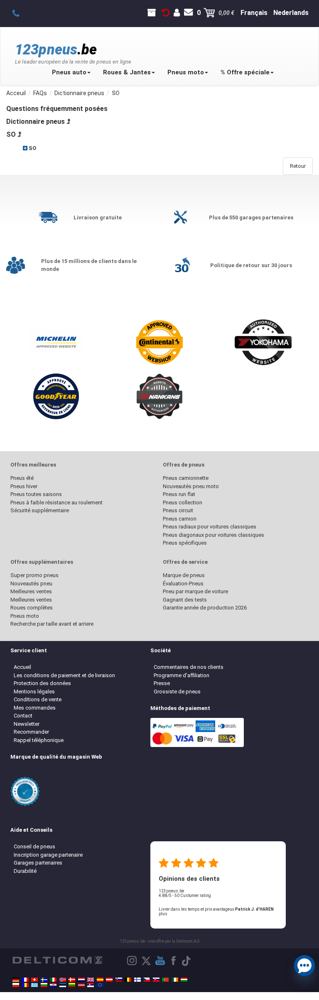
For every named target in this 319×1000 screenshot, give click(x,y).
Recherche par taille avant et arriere (51, 624)
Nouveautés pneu (31, 583)
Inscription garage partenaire (48, 855)
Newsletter (26, 724)
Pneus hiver (23, 486)
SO (11, 134)
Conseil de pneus (34, 846)
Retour (298, 166)
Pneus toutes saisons (36, 494)
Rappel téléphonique (39, 740)
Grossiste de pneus (177, 691)
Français (253, 13)
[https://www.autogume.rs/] (90, 985)
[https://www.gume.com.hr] (53, 985)
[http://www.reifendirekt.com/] (100, 985)
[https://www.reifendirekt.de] (15, 980)
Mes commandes (35, 708)
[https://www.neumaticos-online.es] (100, 980)
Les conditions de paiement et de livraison (64, 675)
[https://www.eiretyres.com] (175, 980)
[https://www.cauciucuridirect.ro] (25, 985)
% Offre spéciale (245, 72)
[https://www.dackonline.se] (44, 980)
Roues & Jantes (127, 72)
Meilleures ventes (31, 591)
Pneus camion (179, 519)
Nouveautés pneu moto (191, 486)
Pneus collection (182, 502)
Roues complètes (31, 607)
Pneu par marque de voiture (195, 591)
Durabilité (25, 871)
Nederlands (291, 13)
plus (163, 914)
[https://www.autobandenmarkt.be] (128, 980)
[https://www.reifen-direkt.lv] (81, 985)
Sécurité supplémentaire (39, 510)
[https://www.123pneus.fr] (25, 980)
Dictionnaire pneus (35, 121)
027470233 (21, 13)
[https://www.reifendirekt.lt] (72, 985)
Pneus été (22, 478)
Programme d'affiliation (181, 675)
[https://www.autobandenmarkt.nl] (81, 980)
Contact (23, 716)
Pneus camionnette (186, 478)
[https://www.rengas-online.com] (137, 980)
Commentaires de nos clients (188, 667)
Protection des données (42, 683)
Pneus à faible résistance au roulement (56, 502)
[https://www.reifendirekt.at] (109, 980)
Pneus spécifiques (185, 543)
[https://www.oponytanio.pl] (15, 985)
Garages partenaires (38, 863)
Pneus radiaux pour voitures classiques (209, 526)
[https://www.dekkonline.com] (62, 980)
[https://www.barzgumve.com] (44, 985)
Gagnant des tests (185, 600)
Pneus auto (69, 72)
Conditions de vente (37, 699)
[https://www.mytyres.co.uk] (90, 980)
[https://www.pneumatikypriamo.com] (156, 980)
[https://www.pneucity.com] (165, 980)
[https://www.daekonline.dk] (72, 980)
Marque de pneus (184, 575)
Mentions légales (34, 691)
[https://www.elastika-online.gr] (34, 985)
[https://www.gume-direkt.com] (118, 980)
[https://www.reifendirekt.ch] (34, 980)
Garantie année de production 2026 (205, 607)
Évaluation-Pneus (183, 583)
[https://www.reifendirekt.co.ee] (62, 985)
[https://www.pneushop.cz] (146, 980)
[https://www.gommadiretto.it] (53, 980)
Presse (162, 683)
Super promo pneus (34, 575)
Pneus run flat (179, 494)
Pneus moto (185, 72)
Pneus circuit (178, 510)
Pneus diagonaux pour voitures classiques (213, 535)
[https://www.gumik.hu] (184, 980)
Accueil (22, 667)
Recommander (31, 732)
